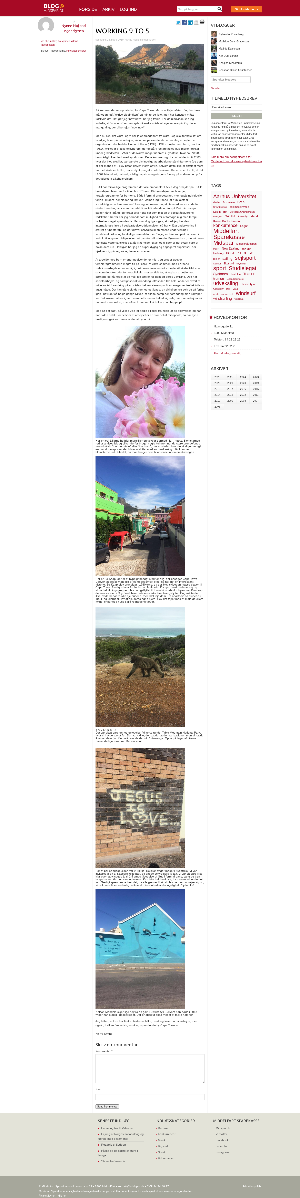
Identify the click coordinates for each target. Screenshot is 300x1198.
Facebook (222, 1140)
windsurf (246, 293)
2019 (256, 383)
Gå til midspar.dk (246, 9)
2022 (217, 383)
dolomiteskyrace (239, 206)
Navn (99, 1089)
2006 (217, 406)
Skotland (228, 263)
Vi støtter (221, 1134)
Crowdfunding (220, 207)
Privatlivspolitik (251, 1186)
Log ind (128, 9)
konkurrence (225, 225)
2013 (230, 394)
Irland (254, 216)
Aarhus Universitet (234, 196)
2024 (243, 377)
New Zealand (230, 248)
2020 (243, 383)
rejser (216, 258)
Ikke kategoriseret (76, 50)
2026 (217, 377)
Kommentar (104, 1051)
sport (219, 268)
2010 (217, 400)
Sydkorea (220, 274)
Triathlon (235, 274)
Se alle (215, 88)
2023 (256, 377)
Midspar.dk (223, 1128)
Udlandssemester (235, 279)
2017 (230, 389)
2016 (243, 389)
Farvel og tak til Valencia (117, 1128)
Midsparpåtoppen (246, 243)
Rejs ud (163, 1146)
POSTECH (233, 253)
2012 (243, 394)
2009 (230, 400)
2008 (243, 400)
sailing (227, 259)
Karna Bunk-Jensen (226, 221)
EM (225, 211)
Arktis (216, 202)
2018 (217, 389)
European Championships (243, 212)
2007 (256, 400)
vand (235, 289)
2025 (230, 377)
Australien (229, 202)
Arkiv (108, 9)
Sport (161, 1152)
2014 (217, 394)
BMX (241, 202)
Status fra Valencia (113, 1161)
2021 (230, 383)
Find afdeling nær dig (227, 353)
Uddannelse (165, 1158)
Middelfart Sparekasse (229, 234)
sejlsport (245, 258)
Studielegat (243, 268)
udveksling (225, 283)
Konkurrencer (167, 1134)
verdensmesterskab (223, 294)
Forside (88, 9)
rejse (248, 252)
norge (246, 248)
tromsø (218, 279)
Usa (228, 289)
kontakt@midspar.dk (131, 1186)
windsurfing (222, 298)
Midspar (223, 243)
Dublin (217, 211)
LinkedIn (221, 1146)
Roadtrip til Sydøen (113, 1144)
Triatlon (249, 274)
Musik (216, 249)
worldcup (238, 299)
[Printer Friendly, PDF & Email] (202, 22)
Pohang (218, 253)
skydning (241, 263)
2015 (256, 389)
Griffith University (236, 216)
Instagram (222, 1152)
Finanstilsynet (146, 1191)
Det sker (163, 1128)
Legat (244, 226)
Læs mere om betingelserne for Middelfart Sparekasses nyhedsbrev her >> (236, 161)
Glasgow (217, 216)
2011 (256, 394)
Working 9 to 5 (122, 30)
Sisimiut (217, 263)
